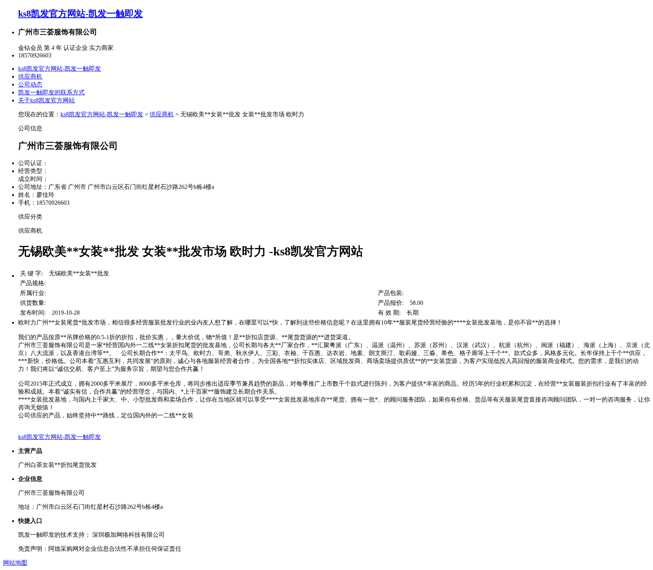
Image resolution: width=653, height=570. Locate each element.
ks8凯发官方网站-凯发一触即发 (80, 14)
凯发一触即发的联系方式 (51, 92)
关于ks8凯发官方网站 (46, 100)
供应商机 (30, 76)
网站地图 (15, 562)
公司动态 (30, 84)
